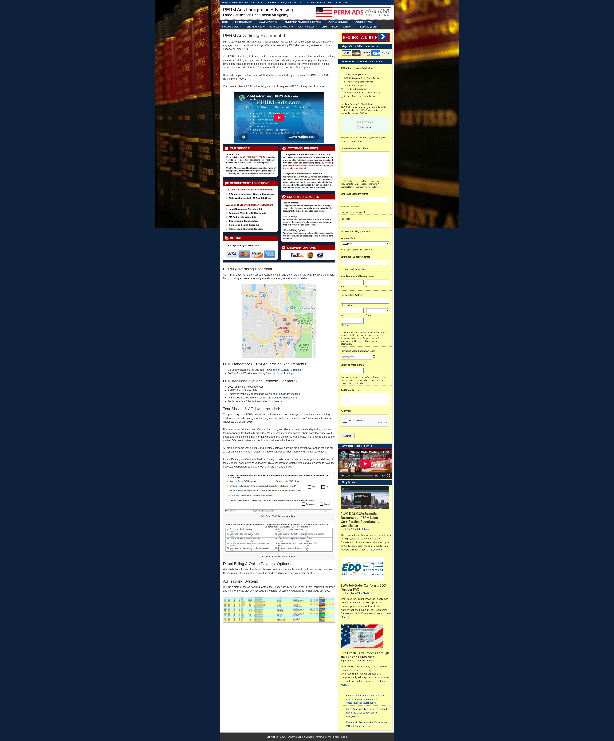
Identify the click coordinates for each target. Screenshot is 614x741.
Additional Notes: (350, 390)
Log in (344, 736)
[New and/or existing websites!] (282, 394)
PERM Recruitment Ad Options (357, 68)
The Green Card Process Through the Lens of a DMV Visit (365, 655)
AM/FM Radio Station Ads (242, 390)
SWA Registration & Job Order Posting (362, 78)
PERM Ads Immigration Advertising (258, 9)
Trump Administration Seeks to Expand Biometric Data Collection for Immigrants (366, 712)
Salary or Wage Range (352, 364)
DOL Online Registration (355, 74)
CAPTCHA (346, 411)
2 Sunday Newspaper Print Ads (358, 81)
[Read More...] (377, 549)
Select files (365, 127)
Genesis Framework (316, 736)
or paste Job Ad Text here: (355, 148)
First (343, 286)
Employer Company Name (355, 193)
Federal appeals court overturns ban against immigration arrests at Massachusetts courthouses (365, 699)
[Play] (342, 475)
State (368, 315)
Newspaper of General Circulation (283, 369)
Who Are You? (349, 238)
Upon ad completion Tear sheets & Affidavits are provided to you (259, 75)
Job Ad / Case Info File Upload (357, 104)
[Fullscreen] (388, 475)
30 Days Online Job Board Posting (360, 96)
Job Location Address (352, 294)
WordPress (333, 736)
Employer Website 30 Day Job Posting (362, 92)
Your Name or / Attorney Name (357, 276)
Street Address (348, 305)
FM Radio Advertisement (355, 88)
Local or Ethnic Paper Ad (355, 85)
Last (368, 286)
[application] (365, 464)
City (343, 315)
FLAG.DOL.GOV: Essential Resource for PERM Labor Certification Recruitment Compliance (360, 519)
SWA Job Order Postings (280, 373)
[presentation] (365, 420)
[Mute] (383, 475)
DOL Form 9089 (244, 421)
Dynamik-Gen (294, 736)
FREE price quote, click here (307, 86)
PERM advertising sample (261, 86)
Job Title (346, 218)
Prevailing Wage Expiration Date (358, 350)
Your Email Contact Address (357, 256)
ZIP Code (345, 325)
